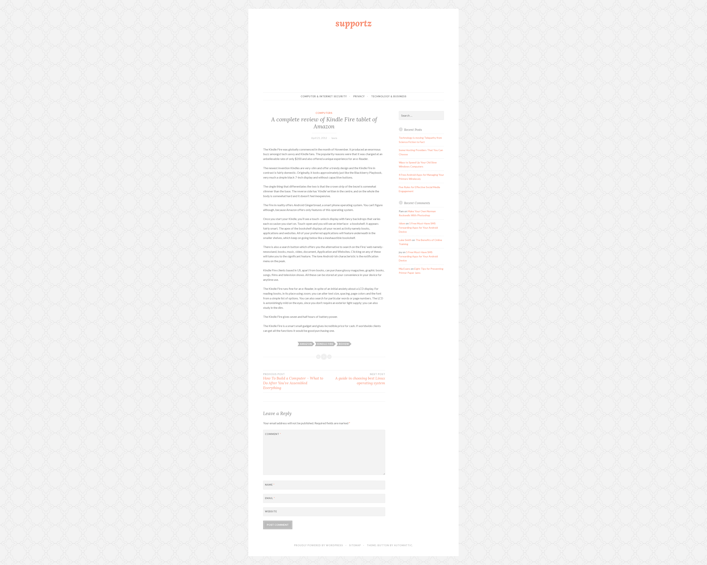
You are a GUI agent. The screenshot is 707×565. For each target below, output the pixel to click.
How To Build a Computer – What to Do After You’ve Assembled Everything (293, 381)
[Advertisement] (353, 61)
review (344, 343)
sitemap (355, 545)
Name (270, 484)
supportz (353, 23)
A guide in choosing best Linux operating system (360, 379)
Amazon (306, 343)
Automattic (403, 545)
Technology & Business (389, 96)
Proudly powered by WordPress (318, 545)
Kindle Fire (325, 343)
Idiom (402, 223)
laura (334, 137)
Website (271, 511)
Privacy (359, 96)
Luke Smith (405, 240)
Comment (273, 434)
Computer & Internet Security (324, 96)
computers (324, 112)
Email (270, 498)
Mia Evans (404, 268)
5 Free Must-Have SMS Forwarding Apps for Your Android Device (418, 227)
